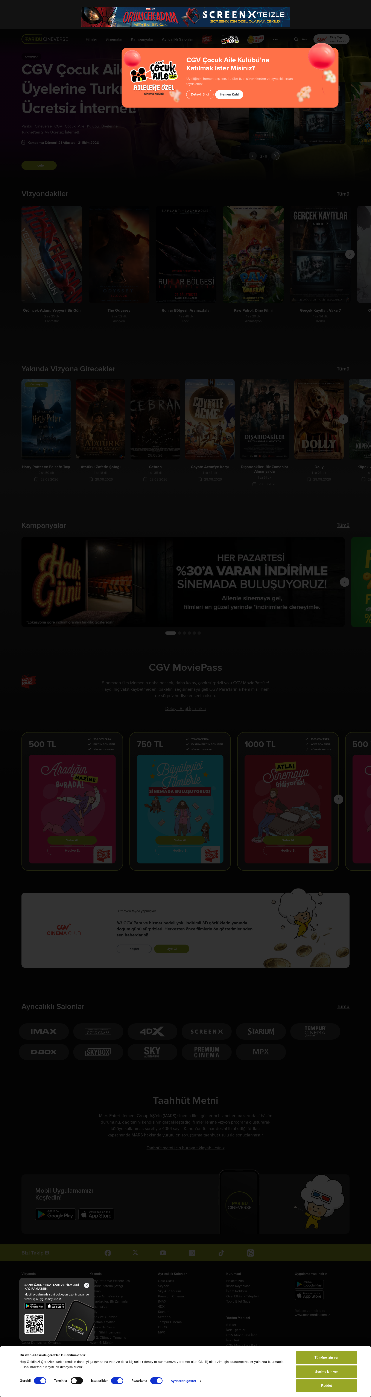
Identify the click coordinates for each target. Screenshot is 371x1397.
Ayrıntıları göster (183, 1381)
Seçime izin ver (326, 1371)
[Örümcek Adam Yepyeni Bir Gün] (185, 17)
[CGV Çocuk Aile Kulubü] (230, 30)
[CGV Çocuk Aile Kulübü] (230, 39)
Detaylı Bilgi (200, 94)
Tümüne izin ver (327, 1357)
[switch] (77, 1380)
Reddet (326, 1385)
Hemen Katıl (229, 94)
